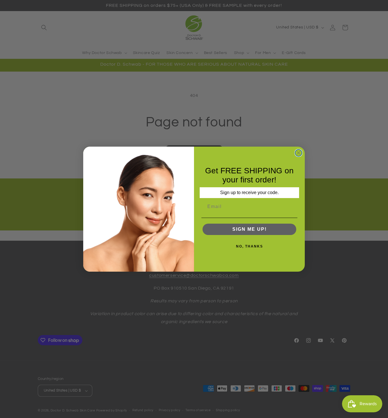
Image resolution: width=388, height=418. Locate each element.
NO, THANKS (249, 246)
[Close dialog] (298, 152)
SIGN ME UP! (249, 229)
